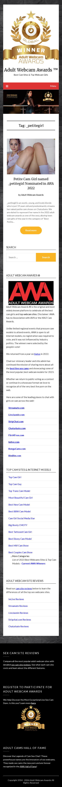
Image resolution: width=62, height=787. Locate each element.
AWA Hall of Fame (28, 766)
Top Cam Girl (14, 477)
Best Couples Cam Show (20, 552)
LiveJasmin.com (16, 414)
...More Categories (20, 556)
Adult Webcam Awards (32, 194)
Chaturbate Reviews (18, 626)
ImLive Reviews (16, 599)
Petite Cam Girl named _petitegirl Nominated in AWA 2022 (31, 183)
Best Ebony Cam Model (20, 538)
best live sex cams (19, 368)
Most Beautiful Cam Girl (20, 497)
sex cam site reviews (21, 664)
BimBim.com (14, 455)
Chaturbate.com (17, 428)
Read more (31, 230)
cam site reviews (24, 588)
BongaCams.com (17, 448)
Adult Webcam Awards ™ (31, 70)
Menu (53, 85)
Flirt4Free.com (16, 435)
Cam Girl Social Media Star (21, 518)
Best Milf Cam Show (18, 545)
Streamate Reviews (18, 606)
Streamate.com (16, 407)
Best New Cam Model (19, 504)
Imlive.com (13, 442)
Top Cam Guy (15, 484)
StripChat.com (15, 421)
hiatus (37, 354)
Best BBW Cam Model (19, 511)
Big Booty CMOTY (17, 525)
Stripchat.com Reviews (19, 619)
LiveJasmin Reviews (18, 612)
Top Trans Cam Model (19, 491)
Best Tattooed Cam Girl (20, 531)
